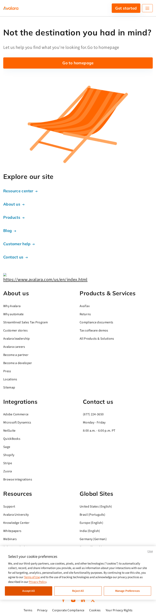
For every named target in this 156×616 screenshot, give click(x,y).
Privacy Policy (37, 582)
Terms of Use (32, 577)
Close (150, 551)
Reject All (78, 591)
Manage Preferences (127, 591)
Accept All (28, 591)
